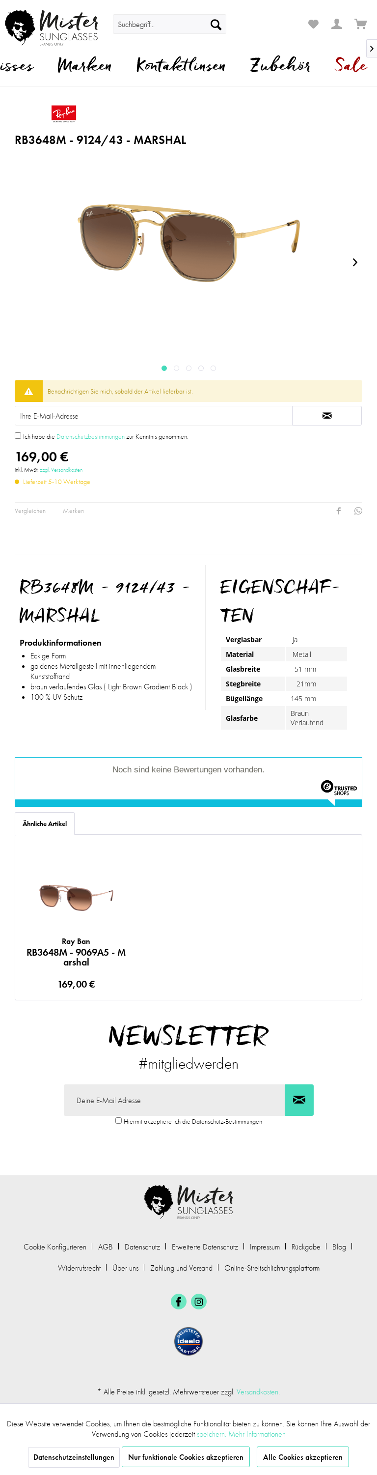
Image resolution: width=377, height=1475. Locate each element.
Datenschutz (142, 1247)
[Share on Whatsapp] (358, 511)
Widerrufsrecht (79, 1268)
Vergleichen (30, 510)
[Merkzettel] (313, 24)
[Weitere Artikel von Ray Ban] (149, 113)
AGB (105, 1247)
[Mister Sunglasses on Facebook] (179, 1301)
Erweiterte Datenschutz (205, 1247)
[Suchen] (216, 24)
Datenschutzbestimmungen (90, 436)
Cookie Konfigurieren (55, 1247)
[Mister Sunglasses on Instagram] (199, 1301)
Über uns (125, 1268)
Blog (339, 1247)
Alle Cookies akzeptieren (303, 1457)
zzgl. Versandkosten (61, 470)
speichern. (212, 1434)
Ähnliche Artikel (45, 823)
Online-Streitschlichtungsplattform (272, 1268)
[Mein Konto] (337, 24)
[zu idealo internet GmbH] (188, 1341)
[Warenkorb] (361, 24)
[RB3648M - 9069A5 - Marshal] (76, 896)
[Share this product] (339, 511)
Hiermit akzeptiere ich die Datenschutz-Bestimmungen (193, 1121)
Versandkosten (257, 1392)
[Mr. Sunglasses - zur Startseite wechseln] (51, 28)
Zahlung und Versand (181, 1268)
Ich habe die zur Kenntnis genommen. (105, 436)
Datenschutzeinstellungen (73, 1457)
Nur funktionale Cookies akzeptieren (185, 1457)
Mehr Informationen (257, 1434)
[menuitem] (169, 24)
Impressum (265, 1247)
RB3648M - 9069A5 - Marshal (76, 951)
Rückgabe (306, 1247)
